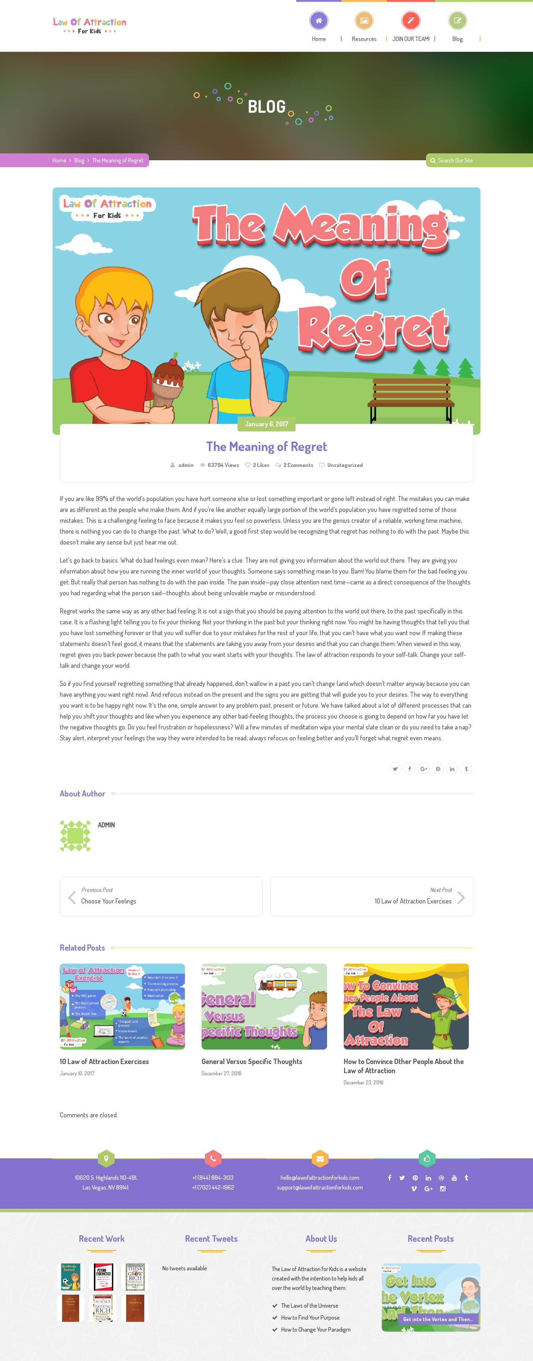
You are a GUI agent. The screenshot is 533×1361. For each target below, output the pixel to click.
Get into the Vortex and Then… (438, 1319)
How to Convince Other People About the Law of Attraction (404, 1065)
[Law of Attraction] (90, 25)
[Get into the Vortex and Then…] (431, 1296)
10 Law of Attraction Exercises (104, 1061)
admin (186, 464)
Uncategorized (345, 464)
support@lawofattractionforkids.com (320, 1187)
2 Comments (298, 464)
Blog (79, 160)
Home (59, 160)
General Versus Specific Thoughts (252, 1061)
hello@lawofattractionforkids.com (320, 1177)
